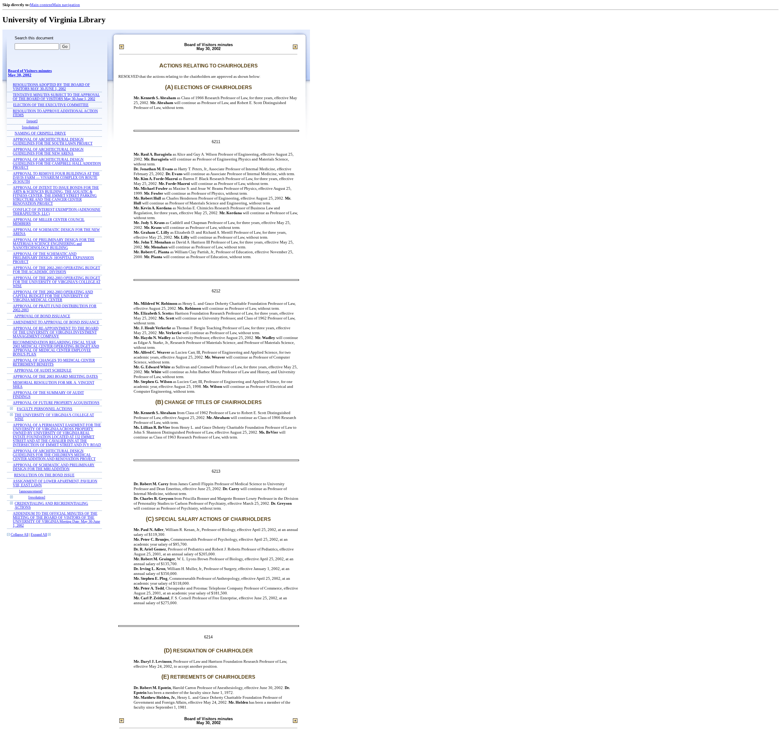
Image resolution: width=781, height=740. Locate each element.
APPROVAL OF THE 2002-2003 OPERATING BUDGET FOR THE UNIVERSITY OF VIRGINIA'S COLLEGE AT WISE (56, 282)
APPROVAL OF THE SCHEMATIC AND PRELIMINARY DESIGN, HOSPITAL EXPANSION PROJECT (53, 258)
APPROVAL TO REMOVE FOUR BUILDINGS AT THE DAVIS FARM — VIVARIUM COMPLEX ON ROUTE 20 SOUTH (56, 178)
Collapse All (19, 535)
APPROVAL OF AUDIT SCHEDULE (42, 371)
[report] (32, 121)
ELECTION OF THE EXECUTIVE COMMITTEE (50, 105)
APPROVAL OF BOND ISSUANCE (42, 316)
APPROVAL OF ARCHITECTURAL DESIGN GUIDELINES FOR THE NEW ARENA (48, 152)
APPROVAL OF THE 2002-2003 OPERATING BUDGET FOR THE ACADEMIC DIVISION (56, 270)
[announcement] (30, 491)
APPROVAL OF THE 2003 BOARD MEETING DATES (55, 377)
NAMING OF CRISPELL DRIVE (40, 133)
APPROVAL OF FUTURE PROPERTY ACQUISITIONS (56, 403)
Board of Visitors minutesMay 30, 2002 (30, 73)
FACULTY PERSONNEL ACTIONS (44, 409)
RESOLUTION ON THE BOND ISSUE (44, 475)
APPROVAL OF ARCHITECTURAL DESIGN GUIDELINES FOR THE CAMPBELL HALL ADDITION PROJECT (57, 164)
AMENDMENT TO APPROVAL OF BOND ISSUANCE (56, 322)
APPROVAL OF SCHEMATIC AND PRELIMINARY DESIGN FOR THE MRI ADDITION (54, 467)
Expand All (39, 535)
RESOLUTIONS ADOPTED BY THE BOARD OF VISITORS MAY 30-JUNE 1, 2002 (51, 87)
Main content (41, 4)
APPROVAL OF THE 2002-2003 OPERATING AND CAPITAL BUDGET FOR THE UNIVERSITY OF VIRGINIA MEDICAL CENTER (53, 296)
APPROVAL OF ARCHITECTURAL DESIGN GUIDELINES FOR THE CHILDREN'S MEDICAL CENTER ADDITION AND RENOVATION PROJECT (54, 455)
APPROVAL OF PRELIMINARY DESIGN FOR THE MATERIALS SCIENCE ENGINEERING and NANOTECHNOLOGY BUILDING (54, 244)
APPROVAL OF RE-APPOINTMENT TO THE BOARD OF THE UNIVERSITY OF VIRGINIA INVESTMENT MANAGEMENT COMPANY (56, 332)
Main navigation (66, 4)
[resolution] (30, 127)
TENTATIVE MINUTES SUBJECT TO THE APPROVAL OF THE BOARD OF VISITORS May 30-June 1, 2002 (56, 97)
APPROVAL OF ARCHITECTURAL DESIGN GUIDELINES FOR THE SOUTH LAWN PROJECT (52, 142)
